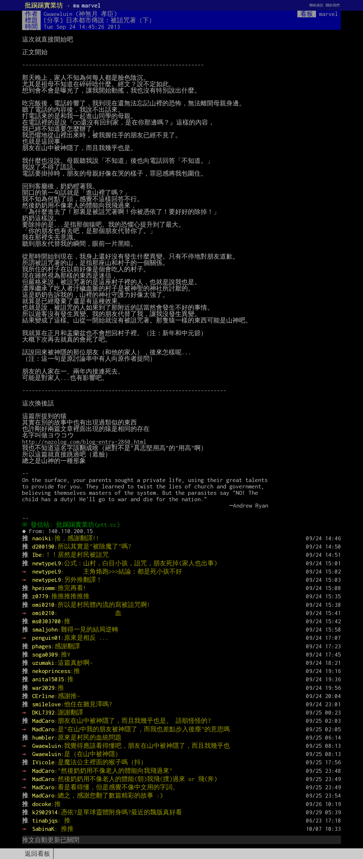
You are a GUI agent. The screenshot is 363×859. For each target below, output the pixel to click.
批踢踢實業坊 (44, 5)
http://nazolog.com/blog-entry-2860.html (84, 441)
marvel (87, 5)
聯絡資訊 (316, 5)
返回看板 (37, 853)
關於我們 (333, 5)
